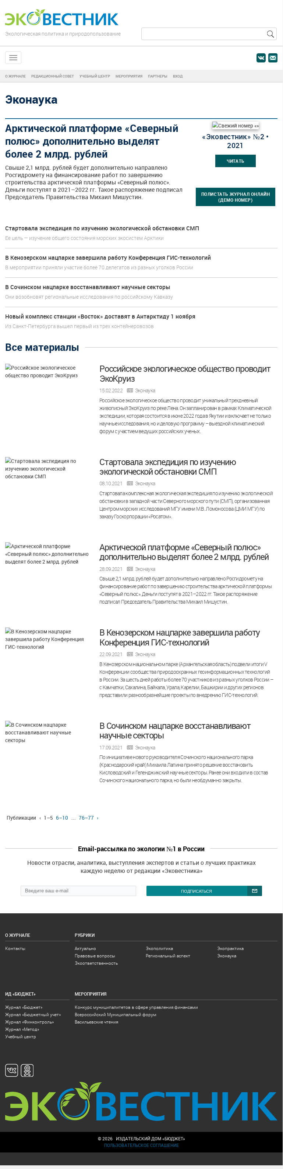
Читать (235, 161)
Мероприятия (129, 76)
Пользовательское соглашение (141, 1145)
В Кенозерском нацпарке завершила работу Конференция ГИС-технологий (108, 257)
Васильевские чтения (96, 1022)
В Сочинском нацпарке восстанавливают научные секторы (87, 287)
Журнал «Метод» (22, 1029)
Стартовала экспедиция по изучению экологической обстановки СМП (102, 228)
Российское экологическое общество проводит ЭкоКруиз (184, 373)
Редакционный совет (52, 76)
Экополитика (159, 948)
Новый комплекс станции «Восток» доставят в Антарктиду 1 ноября (100, 316)
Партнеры (157, 76)
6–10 (62, 817)
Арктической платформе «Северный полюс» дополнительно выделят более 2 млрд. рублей (184, 551)
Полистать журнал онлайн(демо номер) (235, 197)
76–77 (86, 817)
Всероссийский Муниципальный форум (115, 1014)
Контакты (15, 948)
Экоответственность (96, 963)
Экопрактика (230, 948)
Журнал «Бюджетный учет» (33, 1014)
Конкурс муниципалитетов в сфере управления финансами (136, 1007)
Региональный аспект (168, 955)
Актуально (85, 948)
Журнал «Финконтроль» (29, 1022)
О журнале (15, 76)
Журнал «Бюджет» (23, 1007)
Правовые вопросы (95, 955)
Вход (178, 76)
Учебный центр (94, 76)
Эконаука (145, 390)
